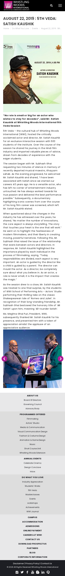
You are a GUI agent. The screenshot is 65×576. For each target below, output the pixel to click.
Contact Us (46, 563)
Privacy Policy (32, 563)
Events (35, 28)
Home (6, 28)
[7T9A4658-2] (32, 358)
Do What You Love (20, 28)
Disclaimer (18, 563)
